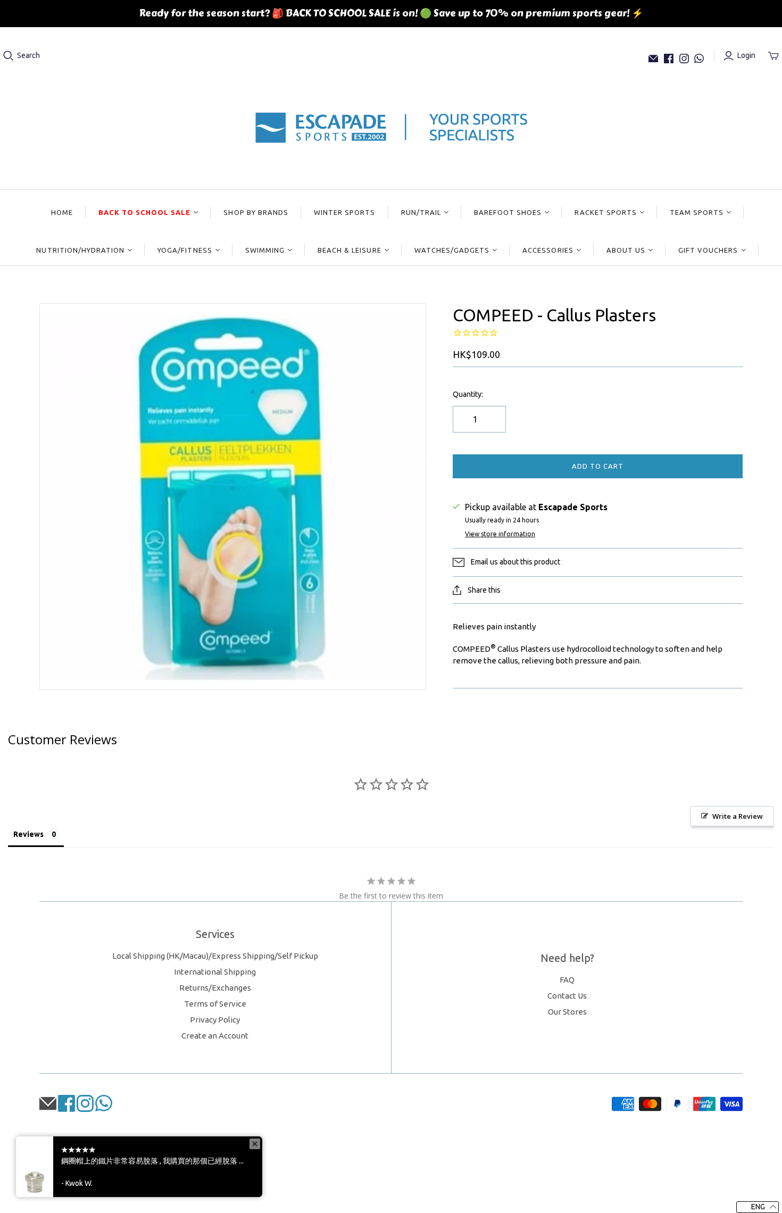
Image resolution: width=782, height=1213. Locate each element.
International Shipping (215, 971)
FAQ (567, 979)
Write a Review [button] (737, 816)
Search (28, 55)
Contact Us (567, 995)
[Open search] (8, 56)
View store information (500, 533)
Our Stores (567, 1011)
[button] (757, 1207)
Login (746, 55)
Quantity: (468, 394)
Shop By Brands (255, 212)
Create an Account (214, 1035)
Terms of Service (215, 1003)
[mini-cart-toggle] (773, 56)
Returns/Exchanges (215, 987)
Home (62, 212)
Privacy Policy (215, 1019)
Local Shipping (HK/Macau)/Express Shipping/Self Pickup (215, 955)
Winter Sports (345, 212)
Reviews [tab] (28, 834)
